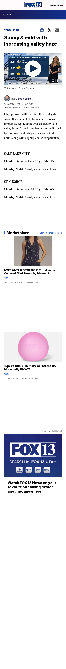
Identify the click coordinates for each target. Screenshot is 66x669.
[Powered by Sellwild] (57, 431)
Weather (11, 29)
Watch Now (56, 5)
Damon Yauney (24, 98)
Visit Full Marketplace (51, 233)
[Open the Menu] (6, 5)
